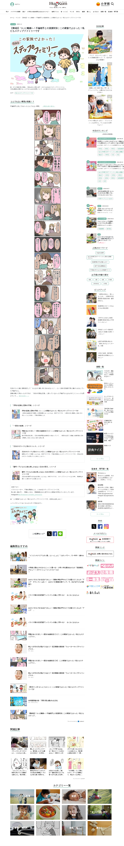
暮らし (89, 11)
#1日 (112, 154)
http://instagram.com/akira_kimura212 (30, 494)
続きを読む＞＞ (24, 396)
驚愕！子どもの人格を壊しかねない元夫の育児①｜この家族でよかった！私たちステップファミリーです (52, 473)
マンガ (72, 11)
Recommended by (73, 721)
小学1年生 (96, 283)
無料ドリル (55, 11)
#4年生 (100, 148)
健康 (83, 11)
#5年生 (113, 148)
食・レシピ (64, 11)
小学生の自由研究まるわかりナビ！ (38, 11)
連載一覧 (103, 11)
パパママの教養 (16, 11)
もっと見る (100, 458)
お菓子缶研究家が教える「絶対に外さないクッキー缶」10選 (106, 343)
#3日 (118, 154)
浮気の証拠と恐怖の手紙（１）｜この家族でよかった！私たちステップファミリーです (50, 410)
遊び (24, 11)
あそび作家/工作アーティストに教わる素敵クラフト (99, 257)
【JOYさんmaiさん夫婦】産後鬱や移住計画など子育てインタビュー (106, 320)
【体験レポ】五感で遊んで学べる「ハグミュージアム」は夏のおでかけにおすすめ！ (100, 90)
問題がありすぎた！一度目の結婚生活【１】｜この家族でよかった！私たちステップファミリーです (52, 432)
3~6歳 (110, 279)
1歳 (96, 279)
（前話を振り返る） (48, 106)
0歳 (90, 279)
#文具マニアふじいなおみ (105, 198)
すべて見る (100, 514)
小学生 (105, 283)
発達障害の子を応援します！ (100, 262)
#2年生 (113, 175)
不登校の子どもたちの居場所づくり (100, 270)
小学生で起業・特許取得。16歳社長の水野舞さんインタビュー (106, 355)
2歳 (103, 279)
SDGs (78, 11)
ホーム (12, 17)
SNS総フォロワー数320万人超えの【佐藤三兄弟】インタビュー (106, 332)
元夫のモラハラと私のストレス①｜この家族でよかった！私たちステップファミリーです (51, 451)
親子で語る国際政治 (100, 266)
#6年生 (106, 148)
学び (7, 11)
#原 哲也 (108, 229)
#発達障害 (101, 229)
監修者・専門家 (113, 11)
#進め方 (100, 154)
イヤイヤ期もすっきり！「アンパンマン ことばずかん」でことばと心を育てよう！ (100, 123)
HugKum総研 (100, 252)
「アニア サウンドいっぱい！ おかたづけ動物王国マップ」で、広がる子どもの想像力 (100, 58)
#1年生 (107, 175)
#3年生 (107, 154)
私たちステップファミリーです (24, 93)
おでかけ (96, 11)
